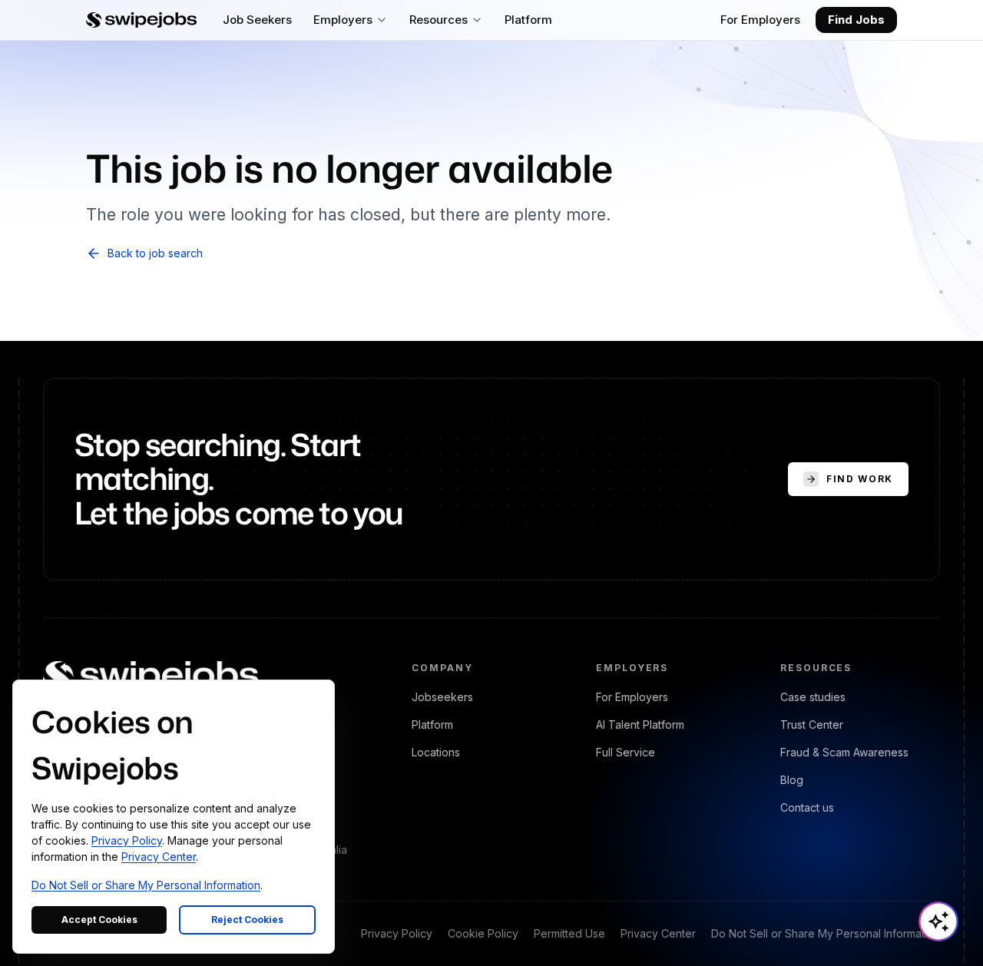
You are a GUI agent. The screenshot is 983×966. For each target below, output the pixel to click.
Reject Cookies (247, 919)
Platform (432, 724)
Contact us (807, 807)
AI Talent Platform (640, 724)
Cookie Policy (483, 933)
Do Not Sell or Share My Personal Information (825, 933)
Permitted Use (569, 933)
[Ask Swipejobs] (938, 921)
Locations (436, 752)
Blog (791, 779)
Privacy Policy (396, 933)
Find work (859, 479)
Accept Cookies (99, 919)
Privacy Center (658, 933)
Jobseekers (442, 696)
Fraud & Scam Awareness (844, 752)
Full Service (625, 752)
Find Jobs (856, 19)
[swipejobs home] (141, 20)
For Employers (760, 19)
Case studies (813, 696)
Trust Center (811, 724)
